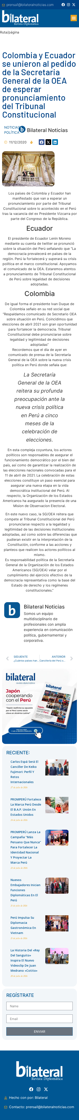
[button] (74, 18)
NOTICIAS (12, 127)
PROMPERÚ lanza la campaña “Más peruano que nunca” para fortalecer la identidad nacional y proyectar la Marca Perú (26, 847)
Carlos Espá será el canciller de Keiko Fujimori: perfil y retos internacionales (24, 772)
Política (11, 132)
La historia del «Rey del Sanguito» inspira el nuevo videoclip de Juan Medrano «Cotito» (25, 960)
